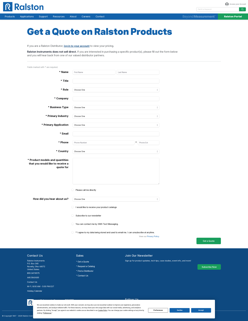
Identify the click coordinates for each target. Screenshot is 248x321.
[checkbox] (72, 190)
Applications (27, 16)
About (73, 16)
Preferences (158, 310)
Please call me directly (86, 190)
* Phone (63, 142)
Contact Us (32, 282)
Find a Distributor (85, 271)
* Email (64, 133)
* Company (61, 98)
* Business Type (58, 107)
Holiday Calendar (34, 291)
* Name (63, 72)
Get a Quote (83, 261)
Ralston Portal (233, 16)
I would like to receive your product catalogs (96, 207)
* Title (64, 80)
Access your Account (238, 4)
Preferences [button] (47, 313)
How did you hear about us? (50, 198)
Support (43, 16)
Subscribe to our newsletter (88, 215)
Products (10, 16)
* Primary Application (54, 124)
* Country (62, 151)
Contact (100, 16)
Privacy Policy (153, 236)
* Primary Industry (56, 116)
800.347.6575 (33, 273)
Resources (59, 16)
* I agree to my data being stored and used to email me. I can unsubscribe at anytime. (115, 232)
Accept (201, 310)
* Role (64, 89)
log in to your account (77, 45)
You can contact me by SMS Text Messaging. (97, 224)
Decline (179, 310)
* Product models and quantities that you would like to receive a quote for (48, 163)
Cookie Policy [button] (102, 310)
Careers (86, 16)
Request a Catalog (86, 266)
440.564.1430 (33, 277)
